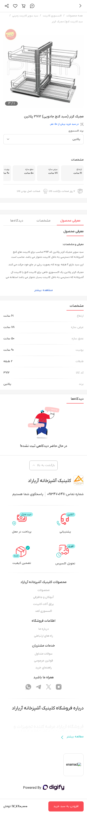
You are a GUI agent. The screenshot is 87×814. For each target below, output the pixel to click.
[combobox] (43, 139)
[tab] (70, 221)
